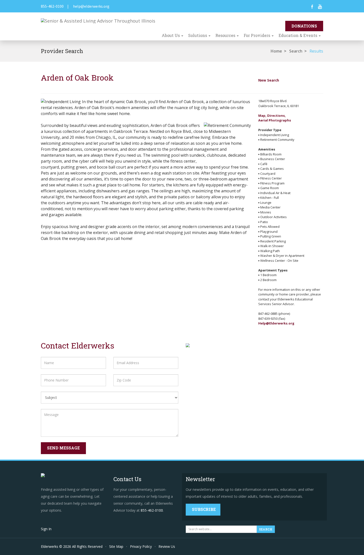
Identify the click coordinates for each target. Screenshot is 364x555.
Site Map (116, 546)
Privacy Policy (141, 546)
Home (276, 51)
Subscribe (204, 509)
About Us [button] (171, 35)
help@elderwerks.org (91, 6)
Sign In (46, 528)
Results (316, 51)
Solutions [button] (198, 35)
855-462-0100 (52, 6)
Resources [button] (225, 35)
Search (295, 51)
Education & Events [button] (298, 35)
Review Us (166, 546)
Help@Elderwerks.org (276, 323)
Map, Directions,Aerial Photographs (274, 118)
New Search (268, 80)
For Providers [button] (257, 35)
